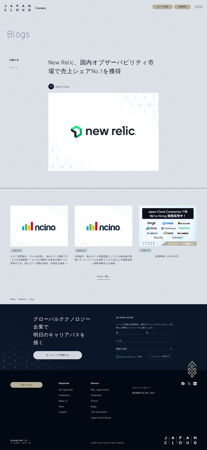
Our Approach (66, 389)
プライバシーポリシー (127, 357)
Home (13, 299)
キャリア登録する (59, 355)
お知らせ (14, 59)
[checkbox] (130, 356)
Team (61, 406)
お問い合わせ (26, 384)
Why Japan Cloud (100, 389)
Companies (64, 395)
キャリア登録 (162, 7)
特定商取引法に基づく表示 (143, 393)
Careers (22, 299)
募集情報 (182, 7)
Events (94, 400)
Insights (63, 412)
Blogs (94, 406)
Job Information (99, 412)
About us (63, 400)
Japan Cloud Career (101, 417)
